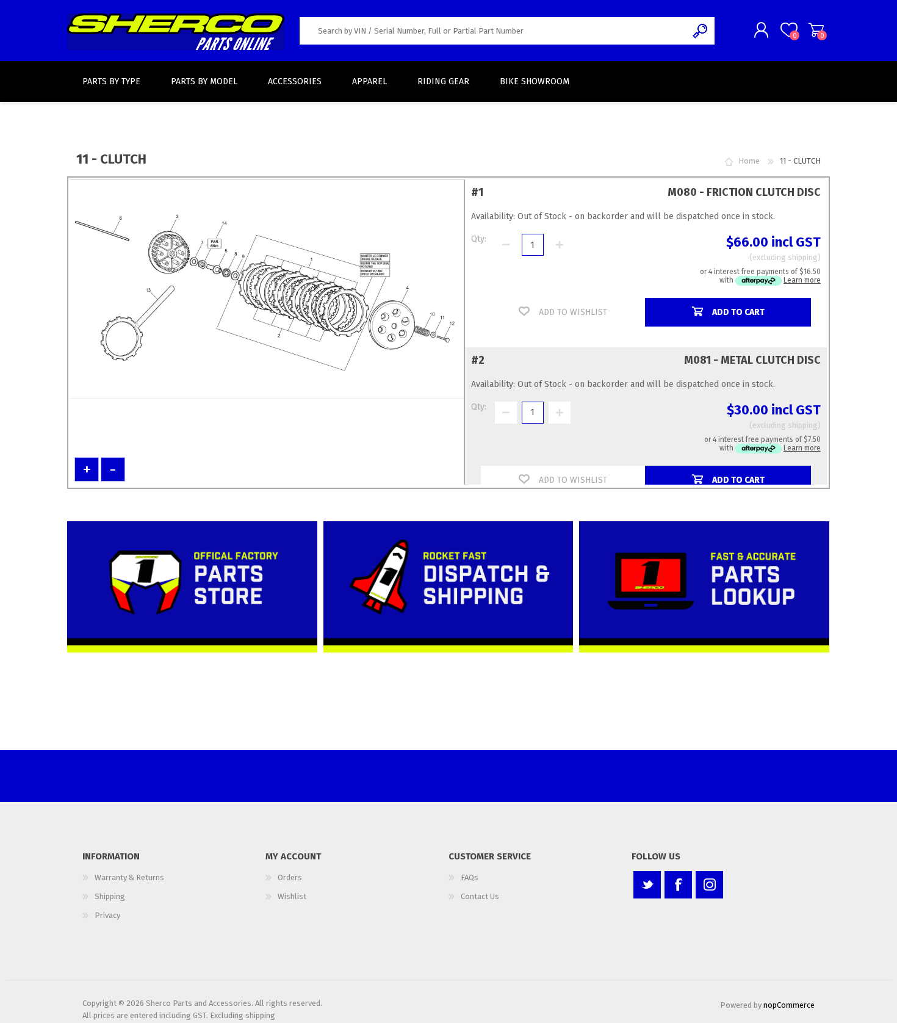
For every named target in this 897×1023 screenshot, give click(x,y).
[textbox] (493, 31)
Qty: (478, 239)
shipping (803, 257)
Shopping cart (816, 29)
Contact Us (480, 896)
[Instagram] (709, 884)
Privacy (107, 915)
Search (701, 31)
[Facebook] (678, 884)
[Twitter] (647, 884)
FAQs (469, 877)
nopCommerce (789, 1005)
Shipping (110, 896)
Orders (290, 877)
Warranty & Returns (129, 877)
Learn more (802, 280)
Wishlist (292, 896)
